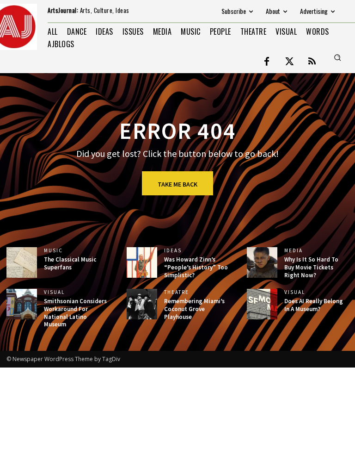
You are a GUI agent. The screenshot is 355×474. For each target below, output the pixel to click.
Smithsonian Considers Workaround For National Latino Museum (75, 313)
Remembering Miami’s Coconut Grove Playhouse (194, 309)
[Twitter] (289, 62)
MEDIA (293, 250)
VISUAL (54, 292)
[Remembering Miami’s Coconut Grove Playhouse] (142, 304)
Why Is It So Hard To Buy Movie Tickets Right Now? (311, 267)
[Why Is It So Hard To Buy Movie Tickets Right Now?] (262, 262)
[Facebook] (267, 62)
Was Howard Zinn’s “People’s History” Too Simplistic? (196, 267)
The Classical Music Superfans (70, 263)
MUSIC (53, 250)
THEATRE (176, 292)
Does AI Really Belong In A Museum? (313, 305)
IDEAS (173, 250)
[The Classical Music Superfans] (21, 262)
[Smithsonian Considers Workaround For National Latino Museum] (21, 304)
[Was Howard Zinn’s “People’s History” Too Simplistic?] (142, 262)
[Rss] (312, 62)
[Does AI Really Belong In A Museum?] (262, 304)
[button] (337, 57)
